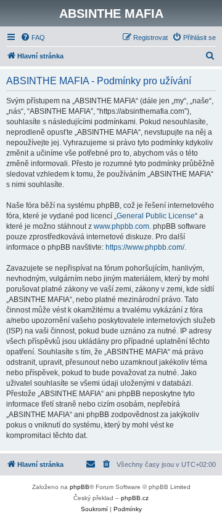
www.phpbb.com (121, 226)
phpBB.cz (135, 498)
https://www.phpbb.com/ (144, 247)
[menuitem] (32, 37)
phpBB (79, 486)
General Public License (156, 216)
